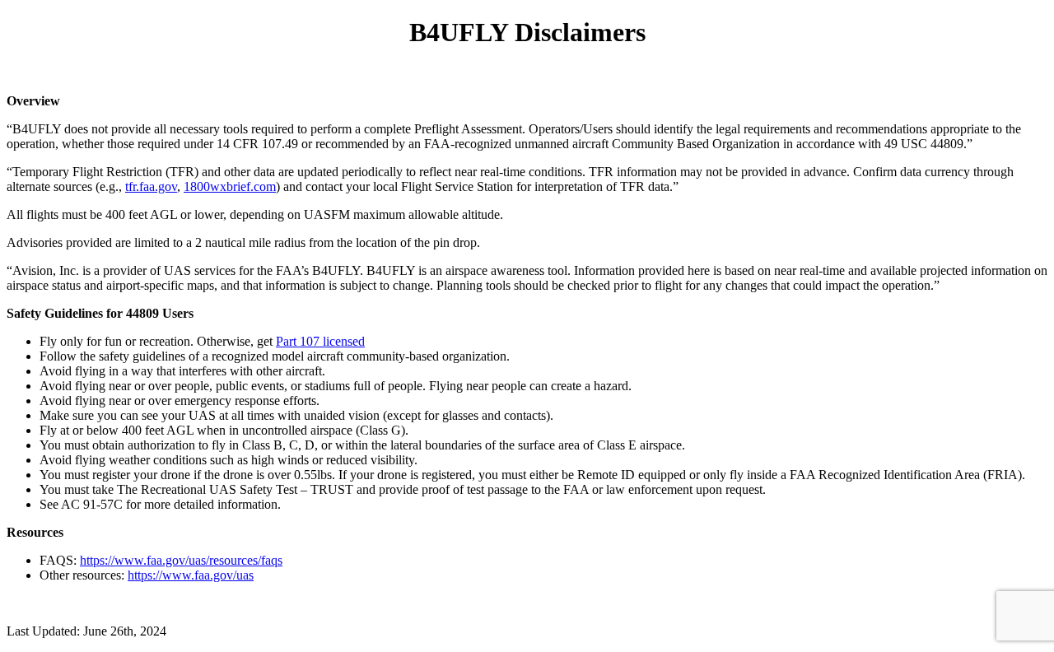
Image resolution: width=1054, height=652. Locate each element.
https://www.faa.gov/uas (191, 575)
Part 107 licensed (320, 341)
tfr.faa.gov (151, 186)
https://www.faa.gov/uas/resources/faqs (181, 560)
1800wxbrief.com (230, 186)
